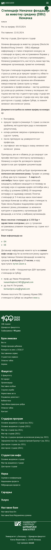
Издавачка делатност (10, 397)
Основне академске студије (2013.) (15, 426)
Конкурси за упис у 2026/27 (12, 349)
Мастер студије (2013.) (10, 433)
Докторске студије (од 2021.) (13, 444)
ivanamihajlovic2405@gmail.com (18, 282)
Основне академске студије (13, 459)
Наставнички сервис (9, 353)
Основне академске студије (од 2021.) (17, 423)
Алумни (4, 364)
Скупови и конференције (11, 478)
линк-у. (36, 297)
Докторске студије (9, 466)
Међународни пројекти (10, 485)
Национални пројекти (10, 481)
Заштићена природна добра (13, 404)
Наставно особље (8, 386)
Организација (6, 382)
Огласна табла (7, 360)
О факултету (6, 375)
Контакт (4, 411)
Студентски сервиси (9, 357)
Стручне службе (7, 390)
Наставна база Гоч (8, 511)
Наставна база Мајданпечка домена (16, 515)
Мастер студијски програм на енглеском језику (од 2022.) (25, 437)
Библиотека (6, 400)
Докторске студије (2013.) (12, 448)
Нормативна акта (8, 393)
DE (5, 245)
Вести (3, 342)
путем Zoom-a (19, 263)
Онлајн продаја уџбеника (11, 346)
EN (5, 241)
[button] (47, 3)
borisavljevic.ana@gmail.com (17, 288)
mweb (31, 543)
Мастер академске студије (12, 463)
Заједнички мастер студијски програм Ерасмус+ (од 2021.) (25, 441)
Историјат (5, 379)
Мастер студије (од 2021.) (12, 430)
